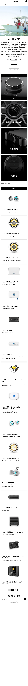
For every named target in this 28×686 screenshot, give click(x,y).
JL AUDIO (14, 62)
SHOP (14, 98)
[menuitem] (4, 1)
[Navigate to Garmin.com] (14, 1)
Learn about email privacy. (14, 602)
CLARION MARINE (14, 69)
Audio (5, 4)
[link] (14, 21)
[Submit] (25, 599)
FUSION (14, 65)
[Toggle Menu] (1, 1)
